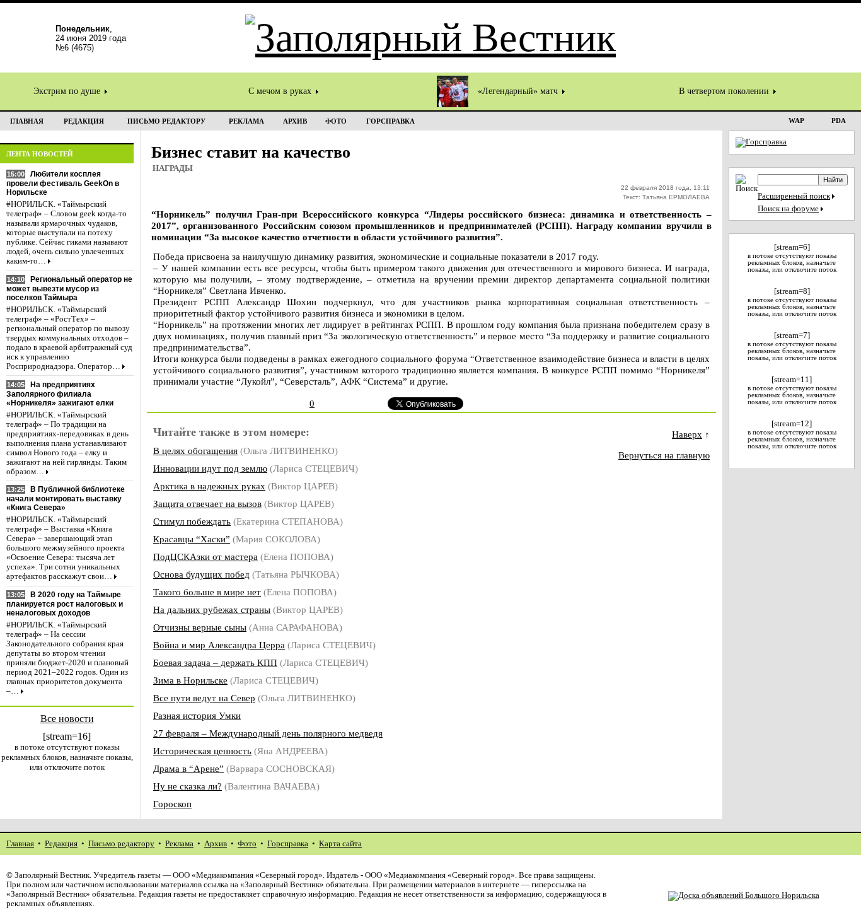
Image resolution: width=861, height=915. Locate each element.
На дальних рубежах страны (211, 609)
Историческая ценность (202, 750)
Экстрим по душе (68, 91)
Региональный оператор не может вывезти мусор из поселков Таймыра (69, 288)
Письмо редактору (121, 843)
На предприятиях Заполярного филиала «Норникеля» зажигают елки (59, 393)
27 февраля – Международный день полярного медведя (268, 733)
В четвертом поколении (725, 91)
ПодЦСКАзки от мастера (205, 556)
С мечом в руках (281, 91)
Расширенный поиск (794, 196)
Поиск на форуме (788, 208)
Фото (247, 843)
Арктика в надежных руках (209, 486)
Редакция (61, 843)
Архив (215, 843)
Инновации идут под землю (210, 468)
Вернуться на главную (664, 455)
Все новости (67, 718)
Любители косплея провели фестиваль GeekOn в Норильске (62, 183)
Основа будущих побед (201, 574)
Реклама (179, 843)
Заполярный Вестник (52, 875)
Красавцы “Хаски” (191, 538)
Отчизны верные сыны (199, 627)
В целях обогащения (195, 450)
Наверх (687, 434)
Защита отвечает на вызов (207, 503)
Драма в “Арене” (188, 768)
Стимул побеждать (192, 521)
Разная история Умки (197, 715)
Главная (20, 843)
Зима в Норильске (190, 680)
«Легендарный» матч (519, 91)
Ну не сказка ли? (187, 786)
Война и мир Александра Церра (219, 644)
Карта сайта (340, 843)
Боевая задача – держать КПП (215, 662)
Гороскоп (172, 803)
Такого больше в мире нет (207, 591)
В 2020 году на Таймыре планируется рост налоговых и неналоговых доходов (64, 603)
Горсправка (287, 843)
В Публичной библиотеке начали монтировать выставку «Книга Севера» (65, 498)
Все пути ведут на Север (204, 697)
